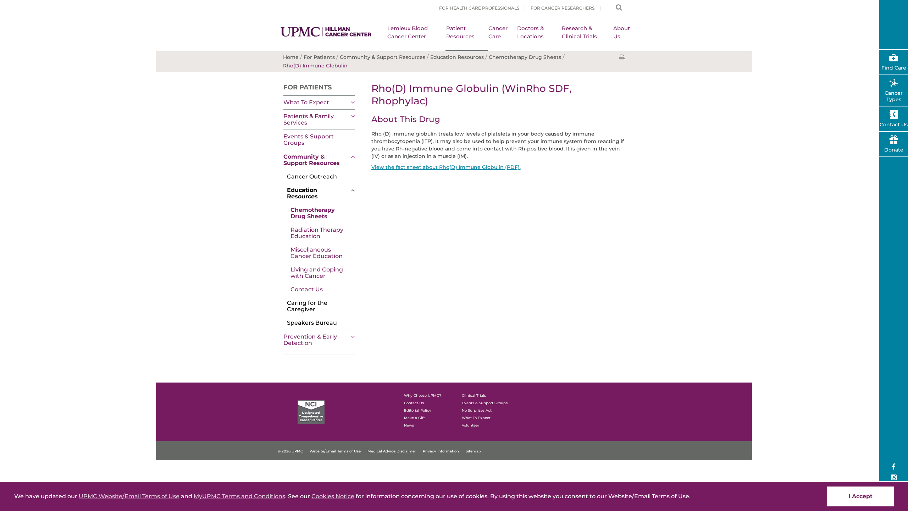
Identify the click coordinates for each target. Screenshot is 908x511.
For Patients (307, 87)
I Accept (860, 496)
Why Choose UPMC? (422, 395)
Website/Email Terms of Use (335, 451)
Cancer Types (894, 96)
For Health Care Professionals (479, 8)
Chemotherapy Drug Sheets (312, 213)
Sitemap (473, 451)
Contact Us (306, 289)
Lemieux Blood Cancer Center (407, 32)
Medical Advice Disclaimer (391, 451)
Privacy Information (441, 451)
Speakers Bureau (312, 322)
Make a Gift (414, 418)
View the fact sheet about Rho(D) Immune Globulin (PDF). (446, 167)
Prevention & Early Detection (310, 339)
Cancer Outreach (312, 176)
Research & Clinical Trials (579, 32)
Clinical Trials (474, 395)
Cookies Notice (332, 496)
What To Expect (306, 102)
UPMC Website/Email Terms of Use (129, 496)
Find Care (893, 68)
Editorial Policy (417, 410)
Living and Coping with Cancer (316, 272)
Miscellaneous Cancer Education (316, 252)
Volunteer (470, 425)
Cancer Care (498, 32)
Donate (893, 150)
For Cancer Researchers (562, 8)
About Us (621, 32)
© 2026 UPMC (290, 451)
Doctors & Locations (530, 32)
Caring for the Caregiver (307, 306)
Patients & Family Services (308, 119)
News (409, 425)
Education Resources (302, 193)
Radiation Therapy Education (316, 233)
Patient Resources (460, 32)
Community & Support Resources (311, 159)
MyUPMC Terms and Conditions (239, 496)
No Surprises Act (477, 410)
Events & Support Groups (308, 139)
